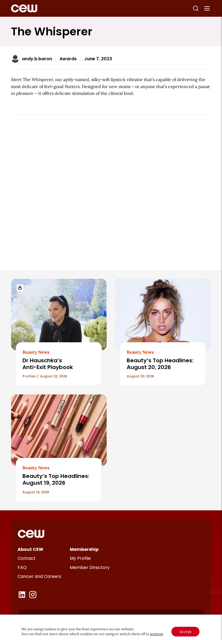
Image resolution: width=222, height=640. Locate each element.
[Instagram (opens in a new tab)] (32, 594)
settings (156, 634)
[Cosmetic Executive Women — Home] (24, 8)
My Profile (80, 558)
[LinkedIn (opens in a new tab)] (22, 594)
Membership (84, 549)
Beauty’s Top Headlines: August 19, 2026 (55, 479)
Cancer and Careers (39, 576)
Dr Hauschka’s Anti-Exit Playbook (47, 364)
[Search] (195, 8)
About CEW (30, 549)
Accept (185, 631)
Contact (26, 558)
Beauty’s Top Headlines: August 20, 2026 (160, 364)
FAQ (22, 567)
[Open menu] (207, 8)
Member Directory (90, 567)
